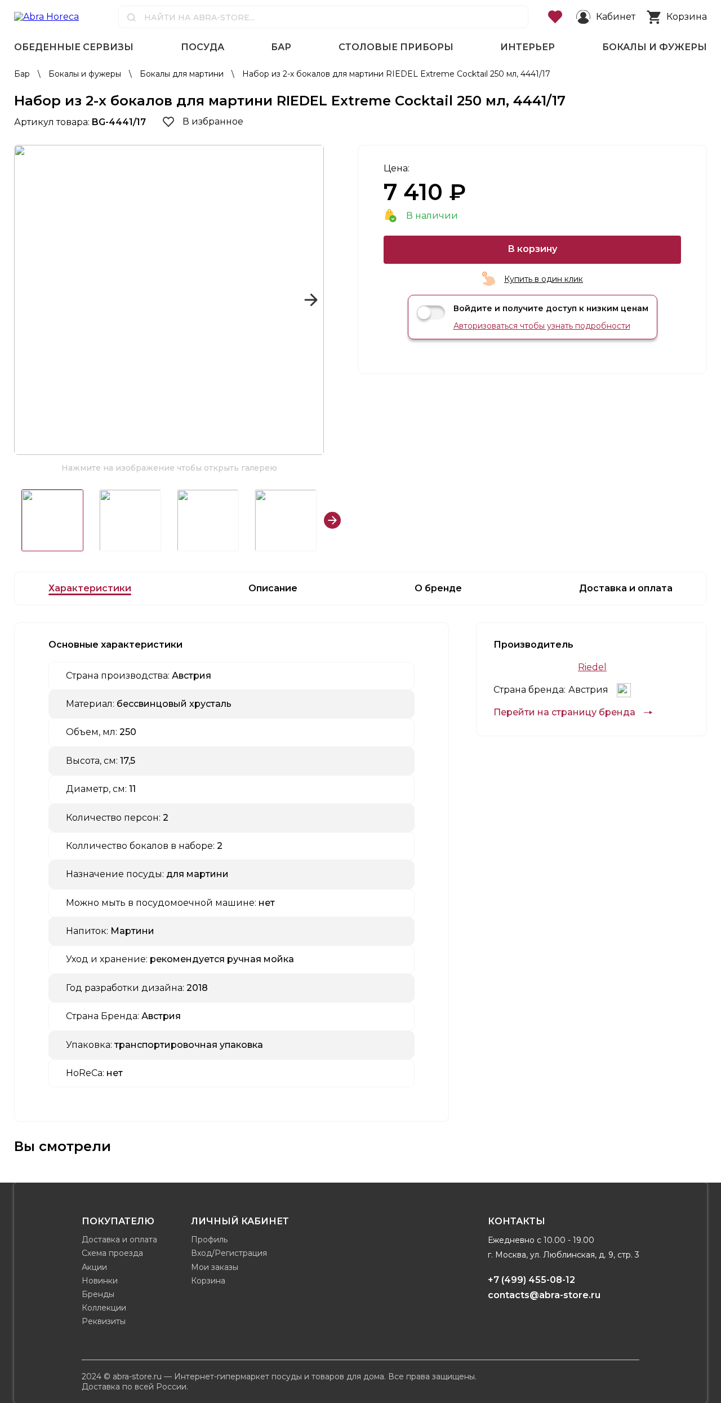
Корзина (208, 1280)
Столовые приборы (396, 47)
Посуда (202, 47)
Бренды (98, 1294)
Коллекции (104, 1307)
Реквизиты (104, 1321)
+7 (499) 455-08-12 (531, 1279)
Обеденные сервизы (73, 47)
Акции (94, 1267)
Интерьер (527, 47)
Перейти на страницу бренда (564, 712)
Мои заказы (214, 1267)
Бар (281, 47)
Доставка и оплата (119, 1239)
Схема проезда (112, 1253)
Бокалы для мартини (183, 74)
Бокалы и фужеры (654, 47)
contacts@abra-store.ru (544, 1295)
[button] (27, 299)
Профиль (209, 1239)
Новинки (100, 1280)
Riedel (592, 667)
